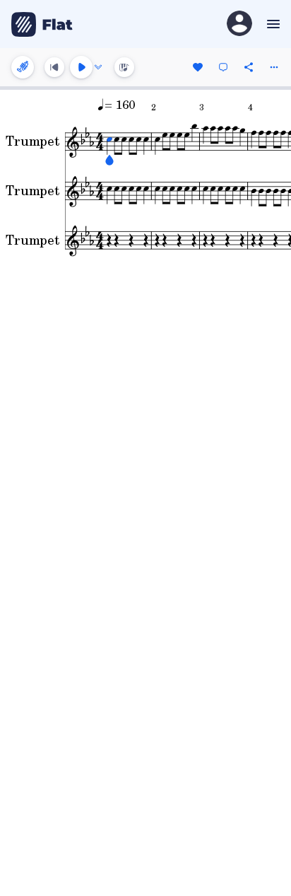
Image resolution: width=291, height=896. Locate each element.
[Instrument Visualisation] (124, 67)
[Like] (197, 67)
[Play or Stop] (81, 67)
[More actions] (274, 67)
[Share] (248, 67)
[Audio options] (98, 67)
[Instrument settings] (22, 67)
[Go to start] (54, 67)
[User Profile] (239, 24)
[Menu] (271, 24)
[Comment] (223, 67)
